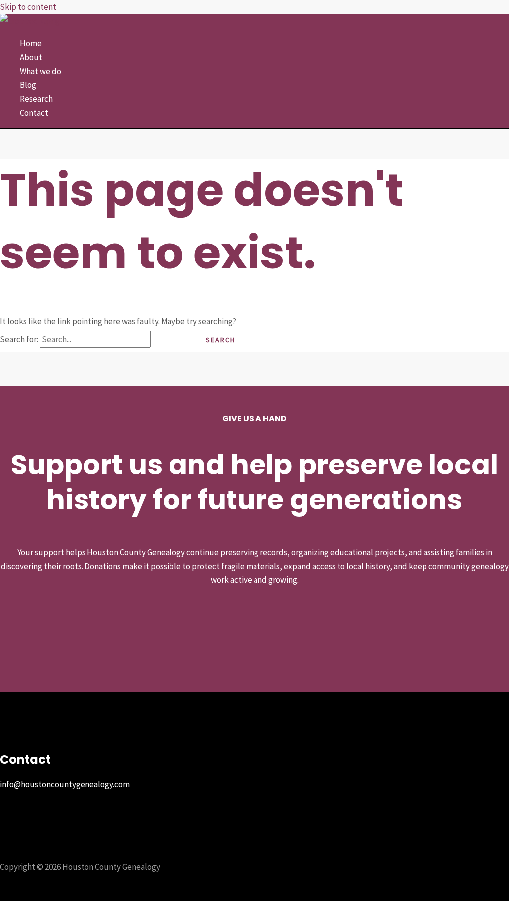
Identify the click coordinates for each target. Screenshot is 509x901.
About (31, 57)
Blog (28, 85)
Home (31, 43)
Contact (34, 112)
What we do (40, 71)
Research (36, 98)
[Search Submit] (169, 340)
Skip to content (28, 6)
